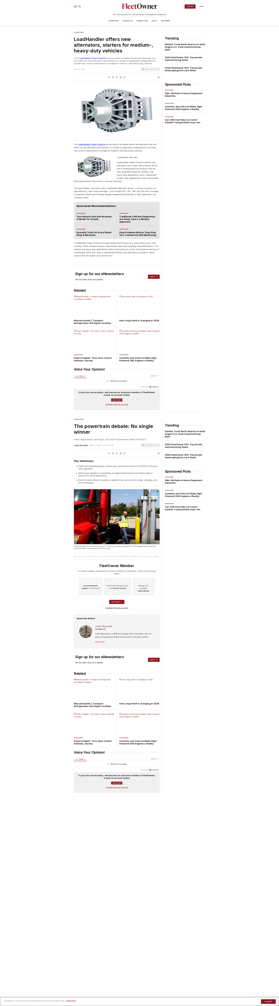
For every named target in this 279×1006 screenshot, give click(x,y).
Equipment (165, 21)
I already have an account (116, 404)
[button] (75, 6)
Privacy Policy (71, 1001)
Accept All (268, 1001)
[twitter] (117, 77)
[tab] (80, 376)
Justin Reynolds (81, 445)
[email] (124, 77)
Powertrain (79, 32)
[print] (158, 77)
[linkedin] (113, 77)
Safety (155, 21)
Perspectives (142, 21)
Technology (127, 21)
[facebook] (109, 77)
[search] (79, 6)
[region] (117, 381)
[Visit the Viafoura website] (154, 387)
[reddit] (121, 77)
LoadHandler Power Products (92, 58)
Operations (114, 21)
